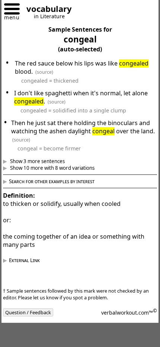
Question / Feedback (34, 312)
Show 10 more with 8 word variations (57, 168)
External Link (30, 260)
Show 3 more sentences (42, 161)
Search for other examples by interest (57, 181)
